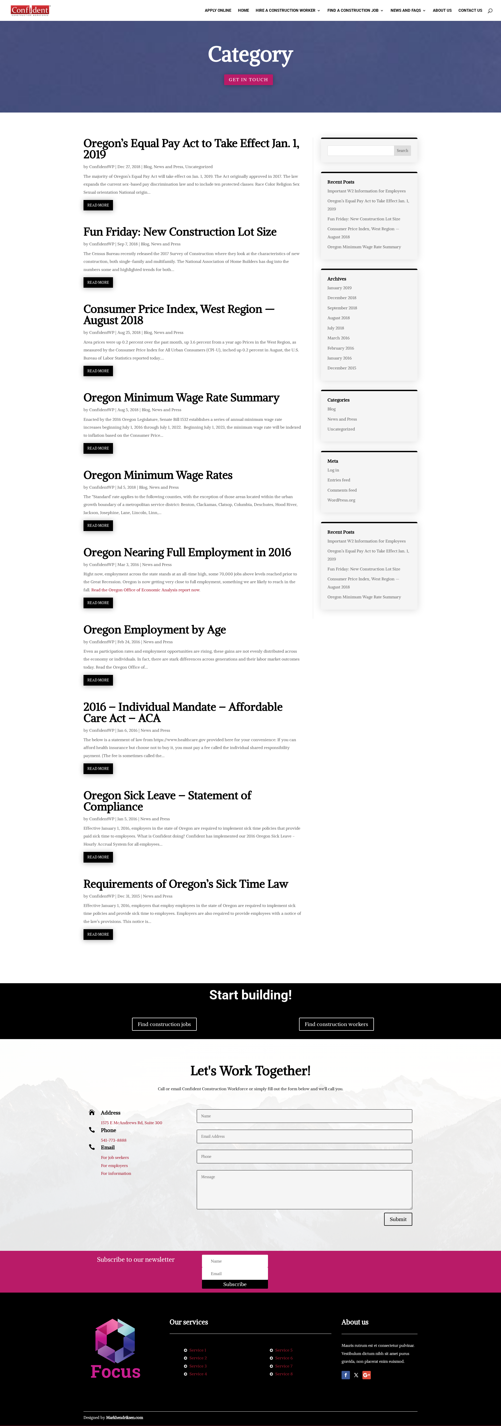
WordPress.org (341, 500)
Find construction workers (336, 1024)
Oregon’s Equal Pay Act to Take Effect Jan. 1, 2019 (191, 148)
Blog (148, 166)
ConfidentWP (101, 166)
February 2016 (340, 348)
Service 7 (284, 1366)
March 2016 (338, 337)
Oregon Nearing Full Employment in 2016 (187, 552)
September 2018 (342, 307)
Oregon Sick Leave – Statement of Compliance (167, 801)
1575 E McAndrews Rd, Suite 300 (131, 1122)
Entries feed (338, 479)
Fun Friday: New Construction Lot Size (180, 232)
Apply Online (218, 11)
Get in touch (248, 79)
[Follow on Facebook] (346, 1375)
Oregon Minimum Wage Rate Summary (182, 397)
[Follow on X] (356, 1375)
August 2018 (338, 317)
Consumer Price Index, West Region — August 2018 (179, 314)
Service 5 (284, 1350)
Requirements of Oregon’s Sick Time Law (186, 884)
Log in (333, 470)
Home (243, 11)
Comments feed (342, 490)
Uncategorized (199, 166)
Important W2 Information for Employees (366, 190)
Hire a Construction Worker (285, 11)
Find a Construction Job (353, 11)
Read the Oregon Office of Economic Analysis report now (145, 589)
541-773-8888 (114, 1140)
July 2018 (335, 328)
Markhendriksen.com (124, 1417)
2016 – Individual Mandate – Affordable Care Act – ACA (183, 712)
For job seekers (115, 1157)
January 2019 (339, 287)
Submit (398, 1219)
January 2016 (339, 358)
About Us (442, 11)
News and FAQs (406, 11)
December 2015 (341, 367)
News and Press (168, 166)
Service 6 (284, 1357)
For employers (114, 1165)
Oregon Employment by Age (155, 629)
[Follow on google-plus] (366, 1375)
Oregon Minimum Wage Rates (158, 475)
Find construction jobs (164, 1024)
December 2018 (341, 297)
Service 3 (198, 1366)
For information (116, 1173)
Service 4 (198, 1373)
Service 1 (197, 1350)
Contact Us (470, 11)
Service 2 (198, 1357)
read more (98, 205)
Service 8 (284, 1373)
